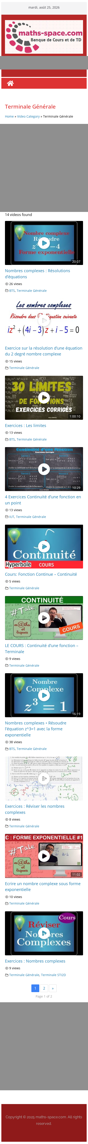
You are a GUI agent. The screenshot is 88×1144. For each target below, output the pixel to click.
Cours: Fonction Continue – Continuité (41, 574)
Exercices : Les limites (25, 425)
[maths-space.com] (10, 83)
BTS (12, 290)
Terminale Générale (32, 290)
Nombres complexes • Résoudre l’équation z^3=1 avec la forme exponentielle (35, 729)
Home (9, 116)
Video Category (28, 116)
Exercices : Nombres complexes (35, 961)
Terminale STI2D (53, 975)
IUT (11, 517)
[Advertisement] (44, 168)
